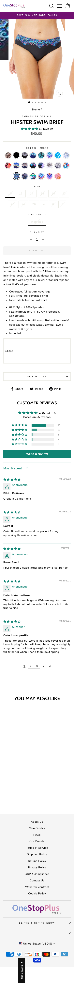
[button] (30, 128)
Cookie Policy (37, 893)
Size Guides (37, 376)
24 (23, 204)
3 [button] (37, 666)
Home (36, 109)
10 (10, 193)
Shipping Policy (37, 854)
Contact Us (37, 880)
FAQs (36, 834)
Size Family (37, 215)
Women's (37, 221)
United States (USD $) (37, 943)
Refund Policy (37, 861)
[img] (12, 479)
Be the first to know (37, 923)
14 (31, 193)
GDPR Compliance (37, 874)
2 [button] (30, 666)
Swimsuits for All (37, 116)
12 (20, 193)
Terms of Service (37, 847)
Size (37, 186)
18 (53, 193)
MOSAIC (16, 176)
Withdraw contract (37, 887)
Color (37, 148)
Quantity (37, 232)
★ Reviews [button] (22, 970)
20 (64, 193)
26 (34, 204)
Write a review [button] (37, 454)
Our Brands (36, 841)
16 (42, 193)
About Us (37, 821)
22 (12, 204)
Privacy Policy (37, 867)
